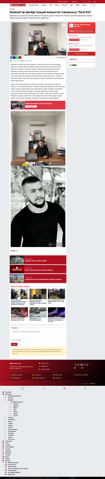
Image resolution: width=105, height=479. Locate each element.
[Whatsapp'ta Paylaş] (17, 57)
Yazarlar (7, 445)
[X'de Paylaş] (14, 57)
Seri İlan (7, 449)
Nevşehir (10, 400)
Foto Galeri (8, 441)
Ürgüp (10, 421)
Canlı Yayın (11, 439)
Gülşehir (10, 417)
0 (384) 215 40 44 (75, 49)
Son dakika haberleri (16, 402)
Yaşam (15, 411)
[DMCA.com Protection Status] (73, 65)
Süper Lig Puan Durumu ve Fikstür (18, 468)
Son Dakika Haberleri (39, 378)
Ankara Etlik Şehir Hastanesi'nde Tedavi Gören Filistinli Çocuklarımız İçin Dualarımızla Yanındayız (19, 302)
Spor (71, 5)
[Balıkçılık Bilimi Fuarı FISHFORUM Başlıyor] (38, 312)
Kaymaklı (11, 433)
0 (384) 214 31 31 (75, 39)
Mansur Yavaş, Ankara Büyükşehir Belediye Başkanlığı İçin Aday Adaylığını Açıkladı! (37, 302)
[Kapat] (104, 478)
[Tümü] (93, 59)
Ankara (12, 9)
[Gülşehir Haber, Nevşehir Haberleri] (18, 5)
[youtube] (64, 388)
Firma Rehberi (9, 447)
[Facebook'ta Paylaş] (11, 57)
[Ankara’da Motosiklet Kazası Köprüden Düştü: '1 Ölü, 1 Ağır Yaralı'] (56, 294)
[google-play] (85, 368)
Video (7, 443)
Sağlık (77, 5)
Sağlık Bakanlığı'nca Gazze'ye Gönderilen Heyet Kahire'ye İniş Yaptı (56, 320)
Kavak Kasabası (13, 429)
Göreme (10, 423)
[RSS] (87, 364)
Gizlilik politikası (64, 478)
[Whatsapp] (84, 364)
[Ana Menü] (94, 5)
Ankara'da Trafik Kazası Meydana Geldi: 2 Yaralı (17, 319)
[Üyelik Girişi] (94, 1)
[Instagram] (78, 364)
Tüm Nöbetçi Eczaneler (82, 53)
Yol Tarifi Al (84, 39)
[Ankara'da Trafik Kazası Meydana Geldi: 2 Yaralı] (19, 312)
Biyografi (8, 453)
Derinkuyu (11, 435)
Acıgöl (10, 437)
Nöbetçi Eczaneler (17, 375)
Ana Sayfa (8, 392)
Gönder (14, 344)
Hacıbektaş (11, 419)
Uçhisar (10, 425)
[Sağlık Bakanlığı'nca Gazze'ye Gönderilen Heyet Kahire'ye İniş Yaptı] (56, 312)
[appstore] (77, 368)
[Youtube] (81, 364)
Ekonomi (64, 5)
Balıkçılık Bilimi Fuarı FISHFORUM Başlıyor (35, 319)
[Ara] (91, 5)
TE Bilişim (92, 383)
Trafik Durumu (58, 375)
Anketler (8, 455)
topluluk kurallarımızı (25, 349)
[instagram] (43, 388)
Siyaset (84, 5)
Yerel (50, 5)
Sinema (15, 415)
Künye (7, 457)
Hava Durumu (37, 375)
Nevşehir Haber (33, 5)
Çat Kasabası (12, 431)
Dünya (57, 5)
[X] (76, 364)
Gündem (43, 5)
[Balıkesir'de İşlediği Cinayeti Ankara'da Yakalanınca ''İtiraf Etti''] (38, 39)
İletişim (7, 458)
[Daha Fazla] (20, 57)
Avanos (10, 427)
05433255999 (44, 366)
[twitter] (22, 388)
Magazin (16, 406)
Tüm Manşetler (16, 378)
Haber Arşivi (58, 378)
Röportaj (8, 451)
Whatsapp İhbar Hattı (14, 396)
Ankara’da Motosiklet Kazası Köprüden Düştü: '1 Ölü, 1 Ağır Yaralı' (56, 301)
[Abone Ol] (61, 57)
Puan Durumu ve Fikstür (82, 375)
